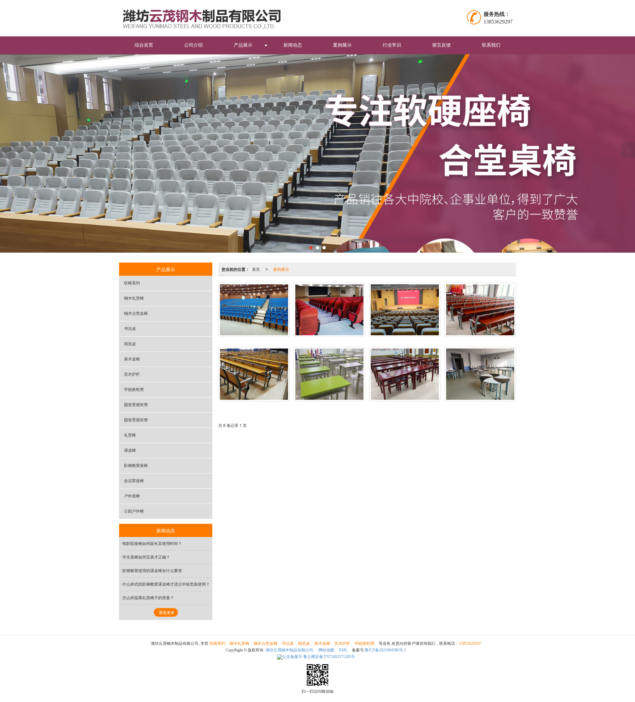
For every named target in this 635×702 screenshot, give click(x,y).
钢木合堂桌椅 (136, 313)
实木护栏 (132, 374)
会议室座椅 (134, 480)
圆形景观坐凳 (136, 404)
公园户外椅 (134, 511)
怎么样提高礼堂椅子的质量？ (148, 598)
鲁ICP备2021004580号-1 (385, 650)
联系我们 (491, 45)
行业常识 (392, 45)
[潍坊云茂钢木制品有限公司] (206, 18)
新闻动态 (292, 45)
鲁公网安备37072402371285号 (318, 656)
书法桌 (130, 328)
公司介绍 (193, 45)
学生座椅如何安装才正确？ (146, 557)
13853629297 (470, 643)
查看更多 (167, 612)
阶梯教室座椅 (136, 465)
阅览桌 (130, 344)
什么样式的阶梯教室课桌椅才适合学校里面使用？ (166, 584)
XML (343, 650)
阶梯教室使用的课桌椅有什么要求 (152, 570)
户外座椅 (132, 496)
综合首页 (144, 45)
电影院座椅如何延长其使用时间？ (152, 543)
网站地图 (326, 650)
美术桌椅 (132, 359)
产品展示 (243, 45)
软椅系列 (132, 283)
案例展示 (342, 45)
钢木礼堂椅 (134, 298)
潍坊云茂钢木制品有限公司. (290, 650)
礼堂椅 (130, 435)
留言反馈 (441, 45)
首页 (256, 269)
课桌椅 (130, 450)
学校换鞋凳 (134, 389)
